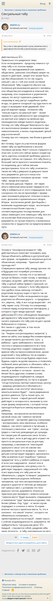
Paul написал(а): (10, 41)
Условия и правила (27, 584)
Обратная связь (9, 584)
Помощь (38, 587)
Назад (25, 537)
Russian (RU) (9, 580)
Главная (5, 590)
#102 (49, 245)
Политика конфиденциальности (17, 587)
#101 (49, 36)
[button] (3, 3)
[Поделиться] (44, 36)
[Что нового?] (49, 3)
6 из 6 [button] (34, 537)
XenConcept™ (45, 594)
